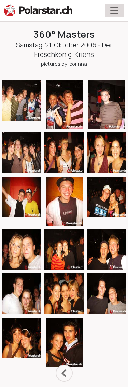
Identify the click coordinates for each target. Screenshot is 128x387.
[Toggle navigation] (114, 10)
